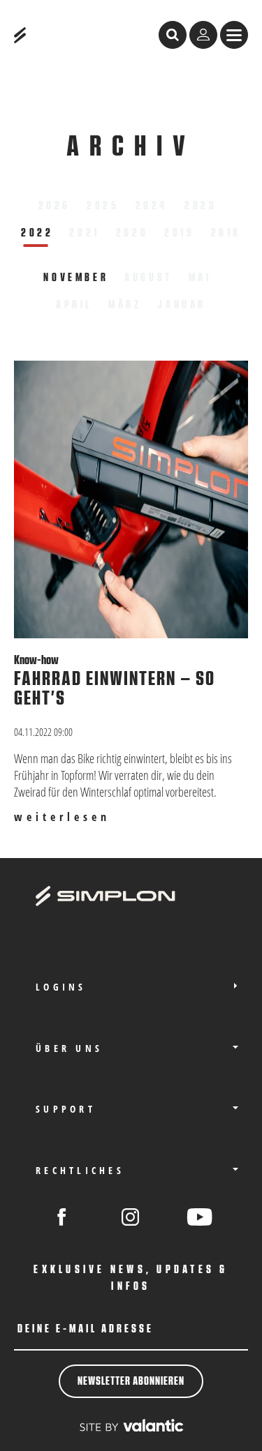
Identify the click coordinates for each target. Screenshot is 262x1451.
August (148, 277)
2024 (152, 205)
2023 (200, 205)
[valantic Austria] (131, 1425)
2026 (54, 205)
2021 (84, 233)
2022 (37, 233)
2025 (103, 205)
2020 (132, 233)
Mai (200, 277)
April (74, 304)
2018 (226, 233)
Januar (181, 304)
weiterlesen (62, 817)
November (75, 277)
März (124, 304)
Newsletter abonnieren (131, 1381)
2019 (179, 233)
